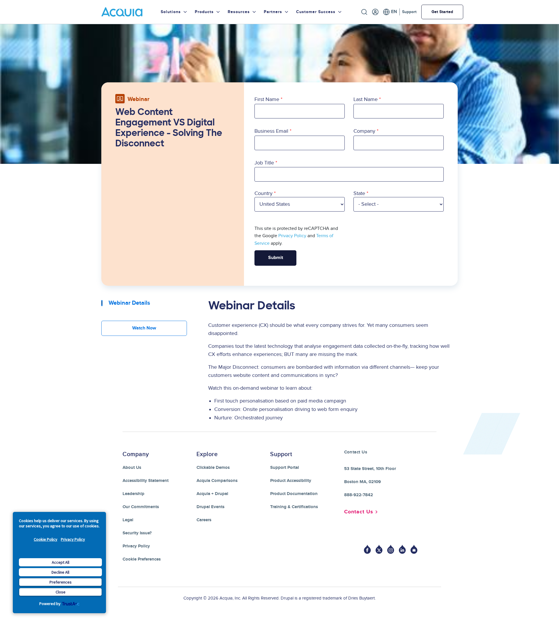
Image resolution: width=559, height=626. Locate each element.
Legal (128, 520)
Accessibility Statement (146, 480)
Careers (204, 520)
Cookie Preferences (142, 559)
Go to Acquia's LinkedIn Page (402, 549)
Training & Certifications (294, 507)
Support (409, 11)
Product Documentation (294, 493)
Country (263, 193)
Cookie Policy (45, 539)
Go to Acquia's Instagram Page (390, 549)
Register (375, 11)
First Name (266, 99)
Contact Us (358, 512)
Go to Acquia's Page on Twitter (379, 549)
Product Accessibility (290, 480)
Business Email (271, 131)
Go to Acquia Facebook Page (367, 549)
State (359, 193)
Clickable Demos (213, 467)
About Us (132, 467)
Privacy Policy (73, 539)
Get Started (442, 11)
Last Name (365, 99)
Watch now (144, 328)
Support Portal (284, 467)
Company (364, 131)
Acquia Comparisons (217, 480)
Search (364, 11)
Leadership (133, 493)
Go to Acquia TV (414, 549)
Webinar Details (129, 302)
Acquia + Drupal (212, 493)
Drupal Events (210, 507)
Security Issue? (137, 533)
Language (390, 11)
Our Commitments (141, 507)
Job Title (264, 163)
